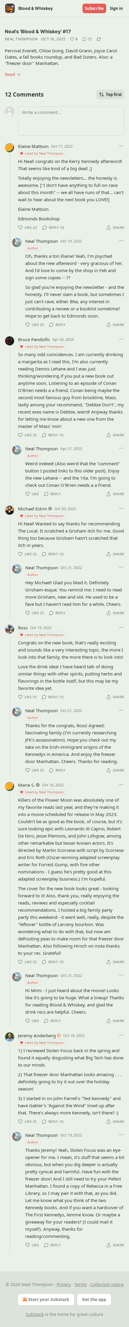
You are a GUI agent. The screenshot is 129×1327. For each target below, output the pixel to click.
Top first (114, 94)
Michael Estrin (32, 509)
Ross (23, 628)
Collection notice (107, 1284)
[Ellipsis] (121, 146)
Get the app (94, 1299)
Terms (80, 1284)
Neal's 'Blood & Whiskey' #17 (38, 31)
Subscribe (94, 8)
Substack (35, 1314)
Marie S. (26, 785)
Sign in (116, 8)
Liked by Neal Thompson (44, 153)
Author (32, 248)
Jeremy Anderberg (37, 1035)
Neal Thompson (21, 39)
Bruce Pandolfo (34, 339)
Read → (12, 74)
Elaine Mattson (33, 146)
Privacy (64, 1284)
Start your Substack (48, 1299)
